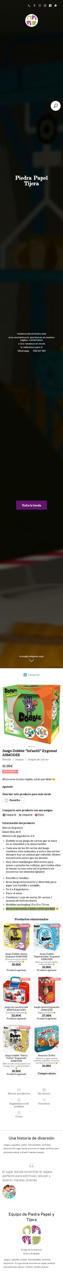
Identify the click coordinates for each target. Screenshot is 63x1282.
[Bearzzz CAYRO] (47, 1039)
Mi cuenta (44, 1093)
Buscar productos (19, 1093)
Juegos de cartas (38, 759)
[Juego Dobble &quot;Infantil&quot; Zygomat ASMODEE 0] (31, 714)
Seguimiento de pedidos (19, 1105)
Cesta (19, 1116)
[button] (13, 800)
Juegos (19, 759)
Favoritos (44, 1103)
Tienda (6, 759)
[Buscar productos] (55, 105)
